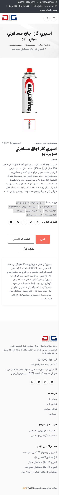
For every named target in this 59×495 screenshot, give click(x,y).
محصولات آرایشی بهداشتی (44, 435)
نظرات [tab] (29, 249)
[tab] (29, 125)
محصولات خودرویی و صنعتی (43, 431)
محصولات (30, 45)
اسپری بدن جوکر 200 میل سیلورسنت (39, 452)
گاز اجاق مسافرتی (50, 215)
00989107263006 (26, 2)
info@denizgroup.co (43, 6)
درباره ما (53, 399)
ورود (54, 10)
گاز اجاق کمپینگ (50, 211)
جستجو (53, 414)
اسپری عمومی (15, 45)
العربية (12, 6)
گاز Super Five (14, 207)
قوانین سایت (50, 409)
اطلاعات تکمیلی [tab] (21, 239)
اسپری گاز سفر (19, 211)
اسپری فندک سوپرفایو (30, 207)
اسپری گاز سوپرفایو (37, 202)
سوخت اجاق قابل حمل (48, 207)
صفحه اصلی (44, 45)
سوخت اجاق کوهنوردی (34, 211)
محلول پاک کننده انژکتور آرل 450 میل (39, 472)
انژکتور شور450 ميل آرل (45, 457)
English (23, 6)
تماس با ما (52, 404)
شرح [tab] (42, 239)
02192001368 (47, 2)
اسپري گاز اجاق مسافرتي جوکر (42, 462)
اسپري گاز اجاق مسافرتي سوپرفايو (41, 467)
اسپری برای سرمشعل (34, 215)
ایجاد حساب (45, 10)
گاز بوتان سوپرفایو (22, 202)
